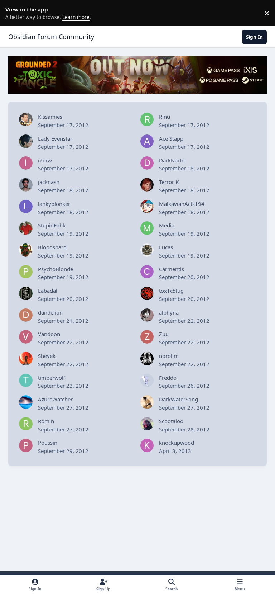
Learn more (14, 12)
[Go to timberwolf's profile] (26, 380)
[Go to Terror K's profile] (147, 185)
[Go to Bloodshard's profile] (26, 250)
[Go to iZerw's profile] (26, 163)
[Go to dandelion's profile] (26, 315)
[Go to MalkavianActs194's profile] (147, 206)
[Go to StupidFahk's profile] (26, 228)
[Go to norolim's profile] (147, 358)
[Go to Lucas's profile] (147, 250)
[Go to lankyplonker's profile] (26, 206)
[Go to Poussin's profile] (26, 445)
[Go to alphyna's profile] (147, 315)
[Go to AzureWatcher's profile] (26, 402)
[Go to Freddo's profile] (147, 380)
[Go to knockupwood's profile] (147, 445)
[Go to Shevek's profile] (26, 358)
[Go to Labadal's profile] (26, 293)
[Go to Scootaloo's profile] (147, 424)
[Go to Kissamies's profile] (26, 119)
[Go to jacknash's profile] (26, 185)
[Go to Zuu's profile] (147, 337)
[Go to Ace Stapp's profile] (147, 141)
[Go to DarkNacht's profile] (147, 163)
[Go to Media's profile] (147, 228)
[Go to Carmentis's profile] (147, 272)
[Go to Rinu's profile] (147, 119)
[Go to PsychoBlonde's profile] (26, 272)
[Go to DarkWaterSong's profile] (147, 402)
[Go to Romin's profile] (26, 424)
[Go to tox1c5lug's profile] (147, 293)
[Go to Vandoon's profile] (26, 337)
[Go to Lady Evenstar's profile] (26, 141)
